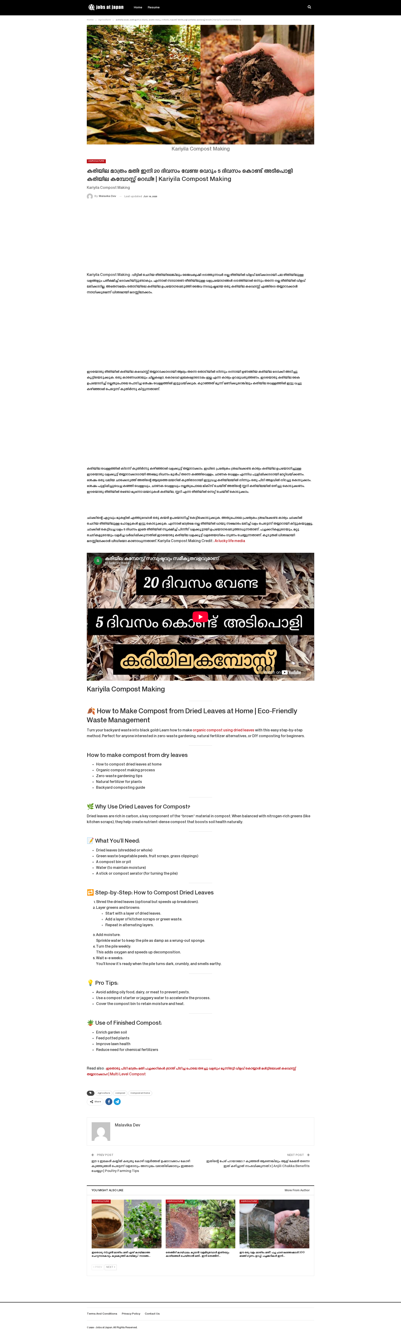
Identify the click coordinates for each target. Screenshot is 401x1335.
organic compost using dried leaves (223, 731)
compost (120, 1093)
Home (138, 7)
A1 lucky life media (230, 541)
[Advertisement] (200, 236)
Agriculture (96, 161)
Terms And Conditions (102, 1313)
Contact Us (152, 1313)
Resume (154, 7)
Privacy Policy (131, 1313)
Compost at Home (140, 1093)
